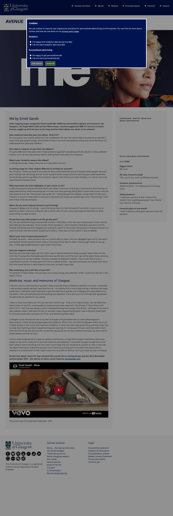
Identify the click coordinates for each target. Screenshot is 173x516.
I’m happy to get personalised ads (47, 55)
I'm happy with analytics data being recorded (52, 42)
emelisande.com (72, 359)
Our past (51, 467)
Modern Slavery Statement (100, 456)
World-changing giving (57, 473)
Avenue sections (82, 6)
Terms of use (94, 462)
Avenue (14, 21)
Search (166, 6)
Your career (52, 459)
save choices (37, 63)
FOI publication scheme (98, 453)
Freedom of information (98, 450)
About (101, 6)
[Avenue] (16, 7)
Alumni (114, 6)
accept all (50, 63)
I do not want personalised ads (45, 58)
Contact (151, 6)
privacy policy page (70, 31)
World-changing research (58, 456)
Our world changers (55, 450)
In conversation (54, 470)
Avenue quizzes (54, 462)
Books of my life (54, 465)
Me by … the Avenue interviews (60, 448)
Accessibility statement (98, 448)
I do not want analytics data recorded (48, 44)
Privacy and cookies (96, 459)
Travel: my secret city (56, 453)
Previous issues (132, 6)
